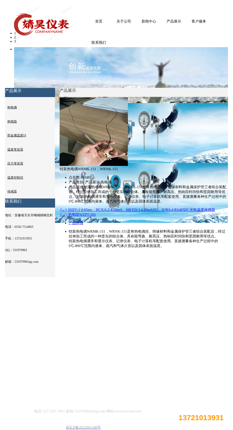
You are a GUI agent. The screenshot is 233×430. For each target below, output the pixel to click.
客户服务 (199, 21)
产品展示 (174, 21)
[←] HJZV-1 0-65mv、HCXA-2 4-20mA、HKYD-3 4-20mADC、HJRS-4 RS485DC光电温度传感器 (137, 210)
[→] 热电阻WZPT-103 (78, 214)
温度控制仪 (15, 177)
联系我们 (98, 42)
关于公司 (123, 21)
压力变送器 (15, 163)
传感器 (12, 191)
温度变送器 (15, 149)
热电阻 (12, 121)
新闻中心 (149, 21)
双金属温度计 (16, 135)
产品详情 (76, 223)
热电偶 (12, 107)
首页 (98, 21)
